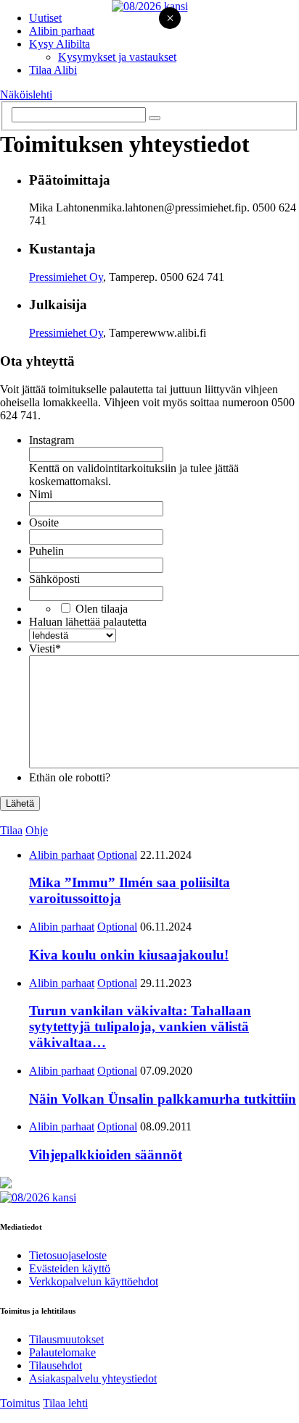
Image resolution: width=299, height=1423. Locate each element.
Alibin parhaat (61, 31)
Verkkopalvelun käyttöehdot (93, 1281)
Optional (117, 855)
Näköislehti (26, 94)
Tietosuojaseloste (68, 1255)
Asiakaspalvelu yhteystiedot (93, 1378)
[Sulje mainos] (170, 19)
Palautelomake (62, 1352)
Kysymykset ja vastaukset (117, 57)
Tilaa (11, 830)
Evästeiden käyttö (69, 1268)
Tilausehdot (55, 1365)
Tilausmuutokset (66, 1339)
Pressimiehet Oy (66, 277)
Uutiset (45, 18)
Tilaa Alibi (53, 70)
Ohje (36, 830)
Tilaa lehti (65, 1403)
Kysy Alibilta (59, 44)
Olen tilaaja (101, 609)
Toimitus (20, 1403)
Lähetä (20, 803)
